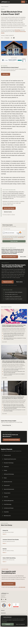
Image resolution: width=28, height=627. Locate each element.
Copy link (7, 37)
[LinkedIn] (1, 599)
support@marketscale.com (7, 238)
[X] (3, 599)
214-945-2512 (20, 237)
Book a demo (5, 74)
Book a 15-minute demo (8, 583)
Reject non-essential (20, 624)
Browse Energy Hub (6, 425)
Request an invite (7, 281)
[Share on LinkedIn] (14, 38)
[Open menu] (26, 1)
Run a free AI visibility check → (10, 256)
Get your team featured (9, 208)
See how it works (8, 211)
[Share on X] (11, 38)
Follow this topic (14, 241)
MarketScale (18, 30)
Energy (3, 9)
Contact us (3, 596)
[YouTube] (5, 599)
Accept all (8, 624)
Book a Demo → (3, 597)
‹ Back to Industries (4, 6)
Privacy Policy (4, 621)
